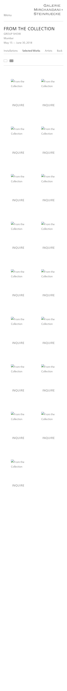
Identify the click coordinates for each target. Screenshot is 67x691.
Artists (48, 50)
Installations (11, 50)
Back (59, 50)
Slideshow (5, 61)
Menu (8, 15)
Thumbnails (11, 61)
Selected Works (31, 50)
